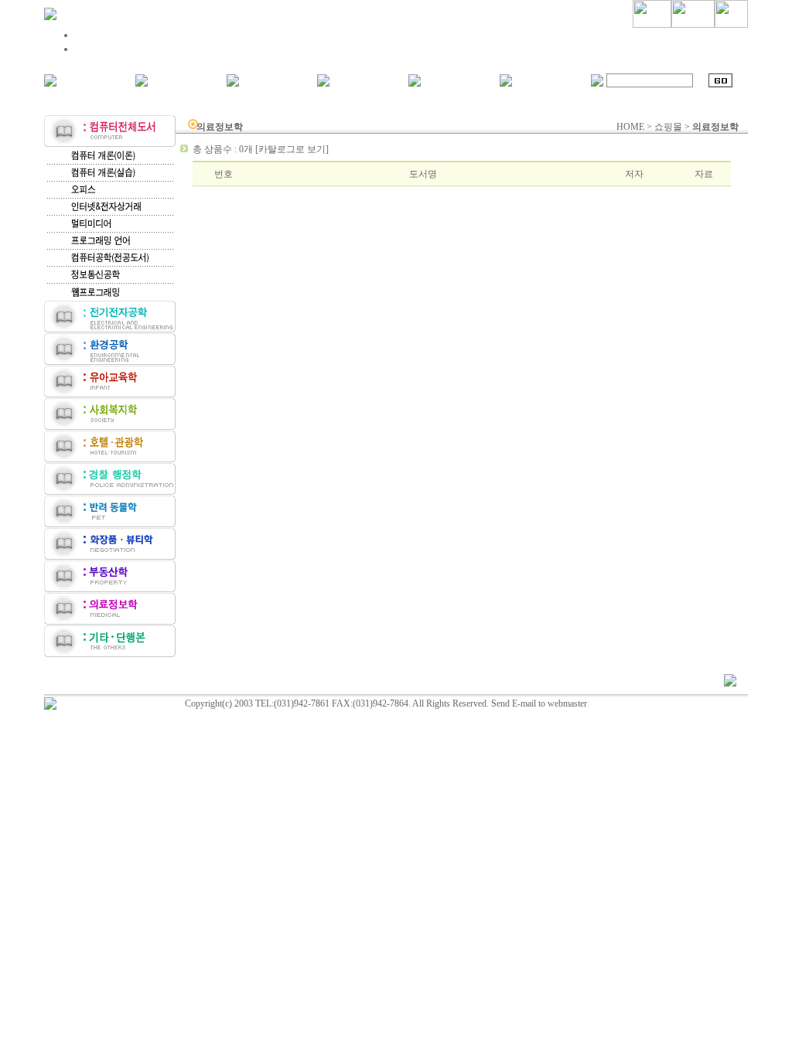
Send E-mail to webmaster (539, 703)
